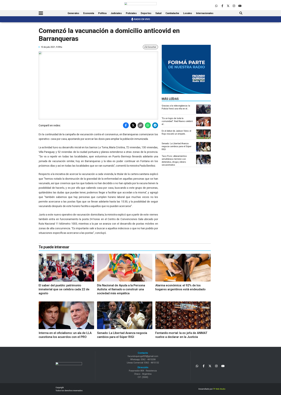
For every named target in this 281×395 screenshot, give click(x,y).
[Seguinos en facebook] (222, 5)
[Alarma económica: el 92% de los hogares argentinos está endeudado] (183, 267)
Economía (88, 13)
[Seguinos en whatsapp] (216, 5)
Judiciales (116, 13)
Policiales (131, 13)
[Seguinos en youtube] (239, 5)
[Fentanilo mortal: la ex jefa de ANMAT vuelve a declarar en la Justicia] (183, 315)
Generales (73, 13)
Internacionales (204, 13)
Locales (187, 13)
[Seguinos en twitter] (228, 5)
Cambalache (172, 13)
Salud (158, 13)
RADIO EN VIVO (142, 19)
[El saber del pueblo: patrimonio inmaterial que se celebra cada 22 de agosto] (66, 267)
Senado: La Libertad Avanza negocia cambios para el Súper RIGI (176, 146)
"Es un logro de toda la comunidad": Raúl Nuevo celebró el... (177, 121)
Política (102, 13)
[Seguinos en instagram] (234, 5)
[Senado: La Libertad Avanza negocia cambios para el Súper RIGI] (203, 147)
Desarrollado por (211, 389)
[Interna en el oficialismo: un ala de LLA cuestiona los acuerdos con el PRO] (66, 315)
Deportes (146, 13)
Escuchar (152, 47)
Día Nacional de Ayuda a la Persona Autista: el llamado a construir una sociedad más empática (121, 289)
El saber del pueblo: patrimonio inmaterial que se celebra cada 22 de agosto (64, 289)
